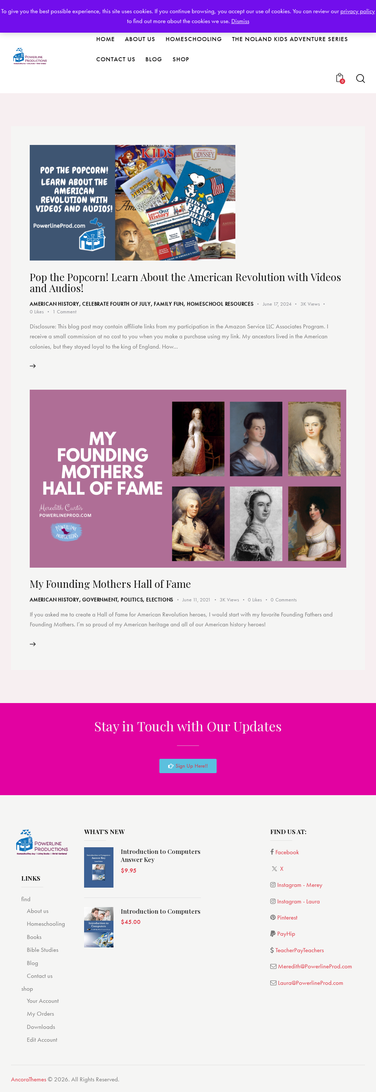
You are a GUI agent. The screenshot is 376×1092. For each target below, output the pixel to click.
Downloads (41, 1027)
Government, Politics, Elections (127, 599)
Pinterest (287, 917)
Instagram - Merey (299, 885)
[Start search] (360, 78)
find (25, 899)
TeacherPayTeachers (299, 950)
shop (27, 988)
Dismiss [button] (240, 21)
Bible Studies (42, 950)
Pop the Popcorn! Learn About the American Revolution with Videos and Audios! (185, 282)
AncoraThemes (28, 1079)
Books (34, 937)
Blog (32, 963)
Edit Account (42, 1039)
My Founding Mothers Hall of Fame (110, 583)
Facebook (287, 852)
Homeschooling (46, 924)
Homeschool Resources (220, 304)
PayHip (286, 933)
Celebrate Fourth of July (116, 304)
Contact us (40, 976)
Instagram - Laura (298, 901)
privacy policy (357, 11)
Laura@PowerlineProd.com (310, 983)
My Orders (40, 1013)
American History (54, 304)
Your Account (43, 1001)
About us (37, 911)
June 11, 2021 (196, 599)
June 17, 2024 (277, 304)
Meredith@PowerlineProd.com (315, 966)
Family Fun (169, 304)
